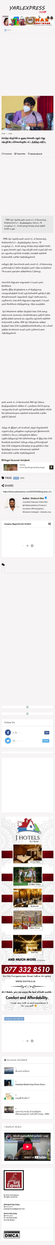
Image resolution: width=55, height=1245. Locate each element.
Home (3, 133)
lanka (10, 133)
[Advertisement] (27, 64)
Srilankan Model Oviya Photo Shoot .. (30, 1084)
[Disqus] (27, 606)
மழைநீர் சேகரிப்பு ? (22, 1098)
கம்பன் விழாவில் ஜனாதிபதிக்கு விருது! (32, 467)
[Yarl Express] (27, 14)
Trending (22, 465)
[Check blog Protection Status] (12, 1238)
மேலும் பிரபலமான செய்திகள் (17, 460)
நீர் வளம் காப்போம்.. (22, 1071)
